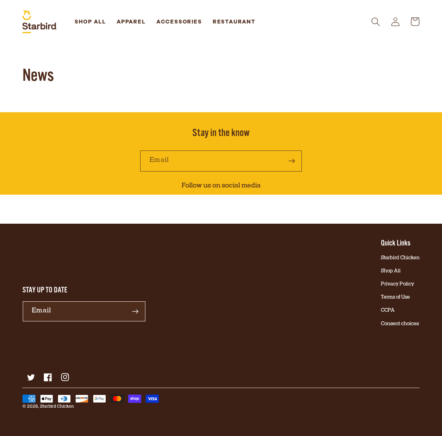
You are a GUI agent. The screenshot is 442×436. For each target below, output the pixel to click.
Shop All (391, 271)
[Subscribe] (291, 161)
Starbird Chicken (400, 258)
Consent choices (400, 324)
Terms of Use (395, 297)
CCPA (388, 310)
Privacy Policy (397, 284)
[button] (375, 21)
